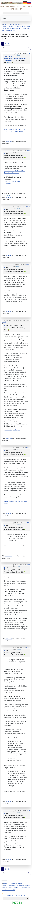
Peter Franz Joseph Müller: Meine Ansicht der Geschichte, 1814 (15, 58)
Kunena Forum (20, 895)
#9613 (28, 647)
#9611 (28, 522)
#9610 (28, 447)
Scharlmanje (6, 195)
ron (18, 152)
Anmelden (8, 141)
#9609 (4, 322)
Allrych (18, 55)
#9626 (28, 810)
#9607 (28, 206)
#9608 (28, 264)
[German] (25, 2)
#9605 (28, 53)
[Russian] (29, 2)
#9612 (28, 565)
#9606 (28, 150)
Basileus (8, 323)
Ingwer (19, 524)
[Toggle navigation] (4, 18)
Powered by (11, 895)
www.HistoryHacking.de (12, 430)
